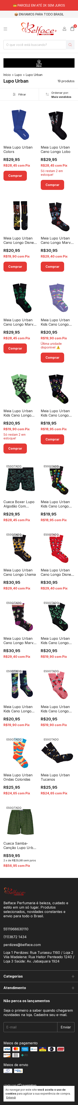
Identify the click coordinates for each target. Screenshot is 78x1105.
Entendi (11, 1097)
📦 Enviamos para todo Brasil (39, 14)
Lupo (18, 75)
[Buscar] (70, 44)
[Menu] (5, 29)
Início (7, 75)
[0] (72, 29)
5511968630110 (15, 929)
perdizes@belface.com (22, 945)
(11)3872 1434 (15, 937)
